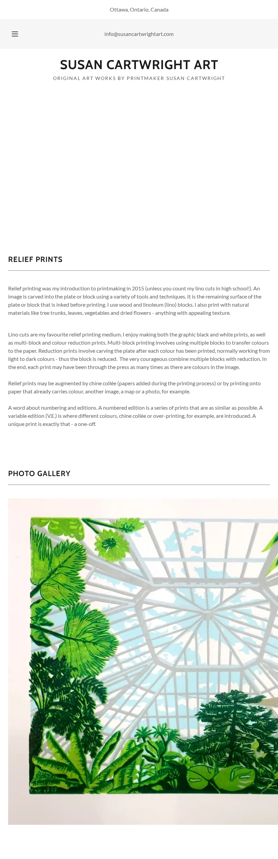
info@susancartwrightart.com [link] (139, 33)
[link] (139, 67)
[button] (19, 34)
